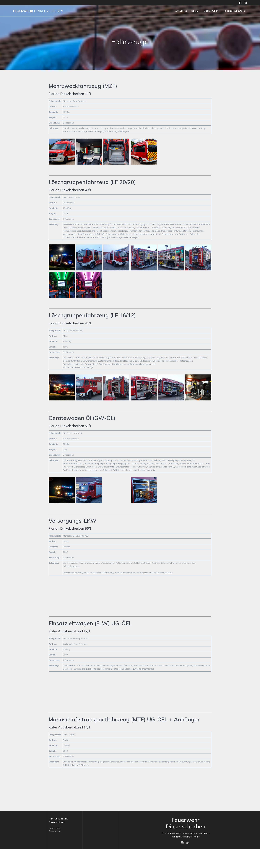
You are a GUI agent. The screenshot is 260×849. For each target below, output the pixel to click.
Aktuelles (181, 11)
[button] (62, 152)
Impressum (54, 828)
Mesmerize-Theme (190, 836)
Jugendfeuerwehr (234, 11)
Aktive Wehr (211, 11)
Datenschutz (55, 831)
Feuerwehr (38, 11)
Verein (194, 11)
